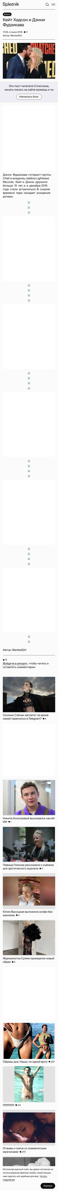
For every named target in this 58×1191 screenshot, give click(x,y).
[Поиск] (47, 4)
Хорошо (48, 1185)
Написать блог (29, 97)
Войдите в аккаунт (15, 663)
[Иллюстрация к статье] (29, 61)
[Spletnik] (11, 4)
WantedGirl (19, 650)
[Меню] (53, 4)
